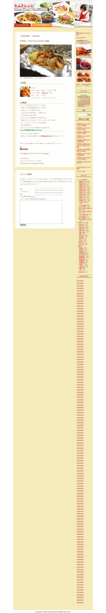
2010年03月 (80, 498)
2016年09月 (80, 301)
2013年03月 (80, 407)
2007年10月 (80, 572)
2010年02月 (80, 501)
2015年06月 (80, 339)
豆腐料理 (81, 260)
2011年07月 (80, 458)
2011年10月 (80, 450)
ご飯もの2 (82, 267)
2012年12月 (80, 415)
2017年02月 (80, 288)
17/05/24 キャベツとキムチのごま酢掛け (83, 124)
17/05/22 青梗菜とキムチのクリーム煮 (83, 132)
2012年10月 (80, 420)
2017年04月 (80, 283)
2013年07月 (80, 397)
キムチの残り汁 (83, 214)
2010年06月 (80, 491)
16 (82, 102)
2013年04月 (80, 405)
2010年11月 (80, 478)
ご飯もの (81, 265)
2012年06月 (80, 430)
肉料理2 (81, 249)
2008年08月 (80, 546)
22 (80, 104)
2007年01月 (80, 595)
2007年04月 (80, 587)
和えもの (81, 235)
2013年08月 (80, 394)
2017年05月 (80, 280)
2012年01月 (80, 443)
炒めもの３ (82, 232)
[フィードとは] (81, 171)
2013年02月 (80, 410)
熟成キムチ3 (82, 184)
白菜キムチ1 (82, 187)
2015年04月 (80, 344)
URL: (21, 194)
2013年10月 (80, 389)
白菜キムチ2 (82, 189)
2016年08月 (80, 303)
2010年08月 (80, 486)
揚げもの (81, 224)
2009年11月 (80, 508)
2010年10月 (80, 481)
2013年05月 (80, 402)
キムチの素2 (82, 206)
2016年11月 (80, 296)
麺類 (80, 268)
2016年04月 (80, 313)
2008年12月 (80, 536)
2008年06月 (80, 551)
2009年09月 (80, 514)
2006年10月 (80, 602)
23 (82, 104)
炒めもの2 (82, 230)
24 (84, 104)
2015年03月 (80, 346)
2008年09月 (80, 544)
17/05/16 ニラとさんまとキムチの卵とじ (83, 158)
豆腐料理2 (82, 262)
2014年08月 (80, 364)
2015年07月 (80, 336)
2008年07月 (80, 549)
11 (85, 100)
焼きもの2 (82, 227)
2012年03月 (80, 438)
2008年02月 (80, 562)
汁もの (81, 240)
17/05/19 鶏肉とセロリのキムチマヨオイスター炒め (83, 145)
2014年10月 (80, 359)
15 (80, 102)
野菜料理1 (82, 252)
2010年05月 (80, 493)
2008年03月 (80, 559)
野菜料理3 (82, 256)
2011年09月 (80, 453)
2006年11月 (80, 600)
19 (87, 102)
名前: (21, 189)
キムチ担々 (82, 216)
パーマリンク (46, 153)
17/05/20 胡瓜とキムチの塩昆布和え (83, 140)
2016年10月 (80, 298)
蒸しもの (81, 244)
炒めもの (81, 228)
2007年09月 (80, 574)
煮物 (80, 233)
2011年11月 (80, 448)
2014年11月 (80, 356)
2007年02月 (80, 592)
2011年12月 (80, 445)
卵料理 (81, 264)
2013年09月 (80, 392)
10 (84, 100)
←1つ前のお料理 (24, 36)
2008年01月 (80, 564)
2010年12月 (80, 476)
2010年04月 (80, 496)
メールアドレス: (24, 191)
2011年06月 (80, 460)
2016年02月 (80, 318)
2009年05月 (80, 524)
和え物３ (81, 238)
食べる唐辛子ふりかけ (85, 219)
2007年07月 (80, 579)
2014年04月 (80, 374)
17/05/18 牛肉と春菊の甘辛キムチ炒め (83, 150)
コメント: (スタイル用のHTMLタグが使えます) (33, 199)
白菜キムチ (45, 93)
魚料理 (81, 251)
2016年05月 (80, 311)
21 (78, 104)
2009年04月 (80, 526)
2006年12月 (80, 597)
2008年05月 (80, 554)
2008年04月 (80, 557)
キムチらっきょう (84, 202)
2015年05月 (80, 341)
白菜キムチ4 (82, 192)
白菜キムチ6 (82, 195)
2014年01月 (80, 382)
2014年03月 (80, 377)
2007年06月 (80, 582)
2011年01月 (80, 473)
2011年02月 (80, 470)
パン (80, 270)
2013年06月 (80, 400)
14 (78, 102)
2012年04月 (80, 435)
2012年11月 (80, 417)
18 (85, 102)
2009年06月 (80, 521)
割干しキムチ (83, 198)
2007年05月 (80, 584)
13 (89, 100)
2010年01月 (80, 503)
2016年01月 (80, 321)
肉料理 (81, 248)
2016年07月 (80, 306)
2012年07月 (80, 427)
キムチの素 (82, 205)
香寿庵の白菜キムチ (46, 136)
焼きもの (81, 225)
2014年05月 (80, 372)
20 (89, 102)
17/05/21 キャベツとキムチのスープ (83, 136)
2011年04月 (80, 465)
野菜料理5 (82, 259)
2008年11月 (80, 539)
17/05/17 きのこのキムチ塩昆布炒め (83, 154)
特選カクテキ (83, 200)
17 (84, 102)
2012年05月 (80, 432)
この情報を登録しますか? (28, 196)
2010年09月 (80, 483)
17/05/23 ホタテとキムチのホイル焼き (83, 128)
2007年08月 (80, 577)
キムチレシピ (24, 5)
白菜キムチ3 (82, 190)
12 (87, 100)
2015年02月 (80, 349)
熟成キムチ (82, 181)
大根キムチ (82, 197)
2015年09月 (80, 331)
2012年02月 (80, 440)
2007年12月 (80, 567)
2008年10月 (80, 541)
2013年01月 (80, 412)
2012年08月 (80, 425)
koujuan (25, 153)
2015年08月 (80, 334)
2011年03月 (80, 468)
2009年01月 (80, 534)
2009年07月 (80, 519)
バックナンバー (84, 276)
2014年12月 (80, 354)
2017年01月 (80, 291)
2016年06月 (80, 308)
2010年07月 (80, 488)
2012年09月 (80, 422)
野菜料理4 (82, 257)
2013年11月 (80, 387)
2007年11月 (80, 569)
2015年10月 (80, 329)
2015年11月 (80, 326)
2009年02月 (80, 531)
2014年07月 (80, 367)
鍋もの (81, 241)
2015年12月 (80, 324)
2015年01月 (80, 351)
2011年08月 (80, 455)
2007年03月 (80, 589)
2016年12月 (80, 293)
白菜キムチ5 (82, 194)
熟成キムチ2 (82, 183)
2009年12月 (80, 506)
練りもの (81, 272)
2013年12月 (80, 384)
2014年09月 (80, 362)
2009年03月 (80, 529)
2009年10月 (80, 511)
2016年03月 (80, 316)
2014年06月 (80, 369)
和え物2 (81, 236)
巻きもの (81, 243)
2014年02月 (80, 379)
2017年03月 (80, 286)
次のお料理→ (36, 36)
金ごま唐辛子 (83, 217)
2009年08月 (80, 516)
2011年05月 (80, 463)
